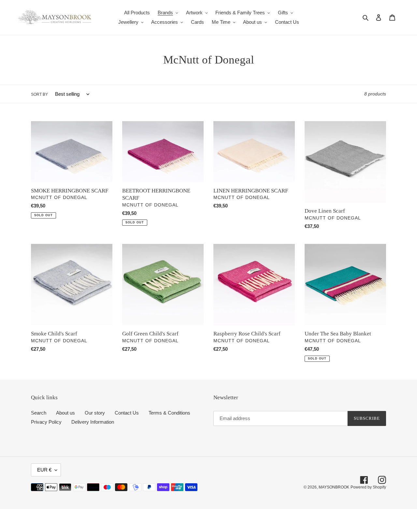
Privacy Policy (46, 422)
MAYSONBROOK (334, 487)
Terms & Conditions (169, 413)
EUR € (44, 470)
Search (38, 413)
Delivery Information (92, 422)
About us (65, 413)
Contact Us (127, 413)
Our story (95, 413)
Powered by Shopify (368, 487)
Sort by (39, 94)
